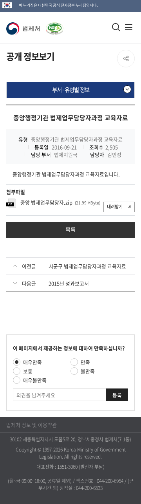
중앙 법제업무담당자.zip (46, 202)
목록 (70, 229)
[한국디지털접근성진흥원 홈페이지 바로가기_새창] (53, 24)
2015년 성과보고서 (69, 283)
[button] (24, 28)
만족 (85, 362)
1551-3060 (67, 466)
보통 (28, 371)
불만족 (88, 371)
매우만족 (32, 362)
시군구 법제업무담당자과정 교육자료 (87, 266)
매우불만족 (35, 380)
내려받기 (115, 206)
